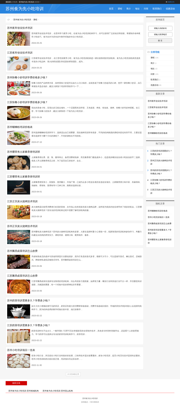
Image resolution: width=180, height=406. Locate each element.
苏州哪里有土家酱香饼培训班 (23, 151)
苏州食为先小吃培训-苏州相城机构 (23, 391)
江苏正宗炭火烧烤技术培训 (22, 201)
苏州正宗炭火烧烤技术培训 (22, 226)
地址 (137, 8)
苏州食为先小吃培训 (26, 2)
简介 (128, 8)
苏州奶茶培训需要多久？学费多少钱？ (28, 300)
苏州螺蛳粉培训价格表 (19, 127)
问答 (146, 8)
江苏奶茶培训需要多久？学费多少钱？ (28, 325)
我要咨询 (171, 2)
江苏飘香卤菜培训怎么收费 (22, 275)
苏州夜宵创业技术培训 (19, 27)
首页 (111, 8)
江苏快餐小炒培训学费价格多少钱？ (27, 102)
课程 (120, 8)
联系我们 (157, 8)
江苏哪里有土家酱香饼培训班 (23, 176)
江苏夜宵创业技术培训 (19, 52)
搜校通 (8, 2)
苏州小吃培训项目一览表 (21, 350)
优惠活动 (170, 8)
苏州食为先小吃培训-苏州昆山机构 (58, 391)
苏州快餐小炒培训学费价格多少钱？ (27, 77)
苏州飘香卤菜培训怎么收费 (22, 251)
